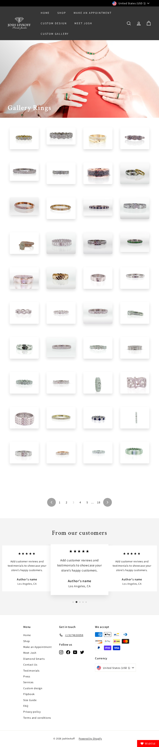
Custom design (32, 688)
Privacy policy (32, 711)
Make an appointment (92, 13)
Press (26, 676)
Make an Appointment (37, 647)
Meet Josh (83, 23)
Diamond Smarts (34, 658)
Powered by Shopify (90, 738)
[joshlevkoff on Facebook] (68, 652)
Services (28, 682)
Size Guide (30, 700)
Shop (61, 13)
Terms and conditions (37, 717)
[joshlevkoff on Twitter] (82, 652)
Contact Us (30, 664)
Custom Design (54, 23)
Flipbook (29, 694)
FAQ (25, 706)
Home (45, 13)
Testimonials (31, 670)
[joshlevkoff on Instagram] (61, 652)
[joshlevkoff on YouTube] (75, 652)
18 (98, 502)
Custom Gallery (55, 33)
